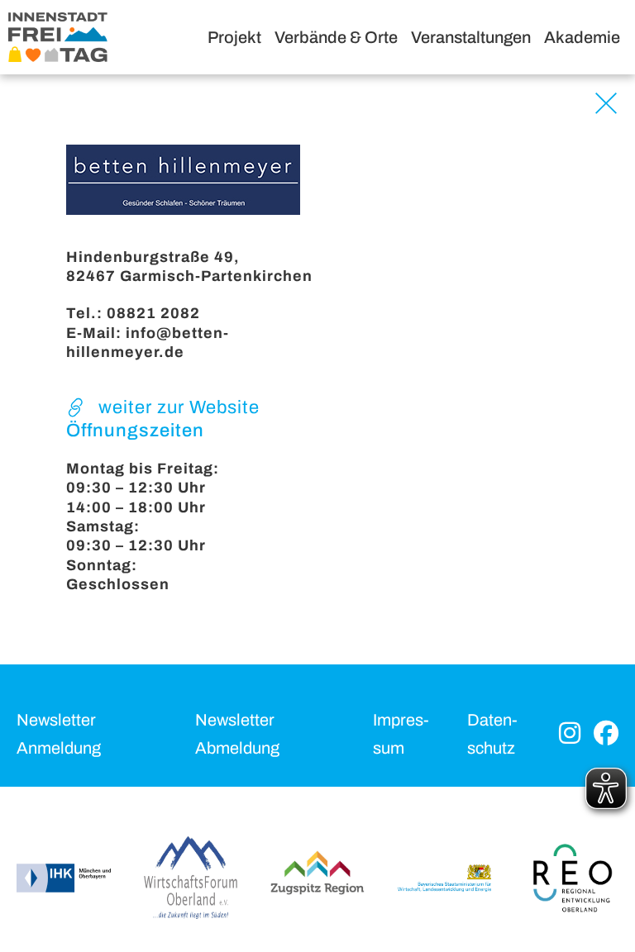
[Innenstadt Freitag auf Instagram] (569, 734)
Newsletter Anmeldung (59, 734)
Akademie (582, 37)
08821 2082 (153, 313)
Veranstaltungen (471, 37)
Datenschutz (492, 734)
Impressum (401, 734)
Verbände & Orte (336, 37)
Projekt (234, 37)
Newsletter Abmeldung (237, 734)
